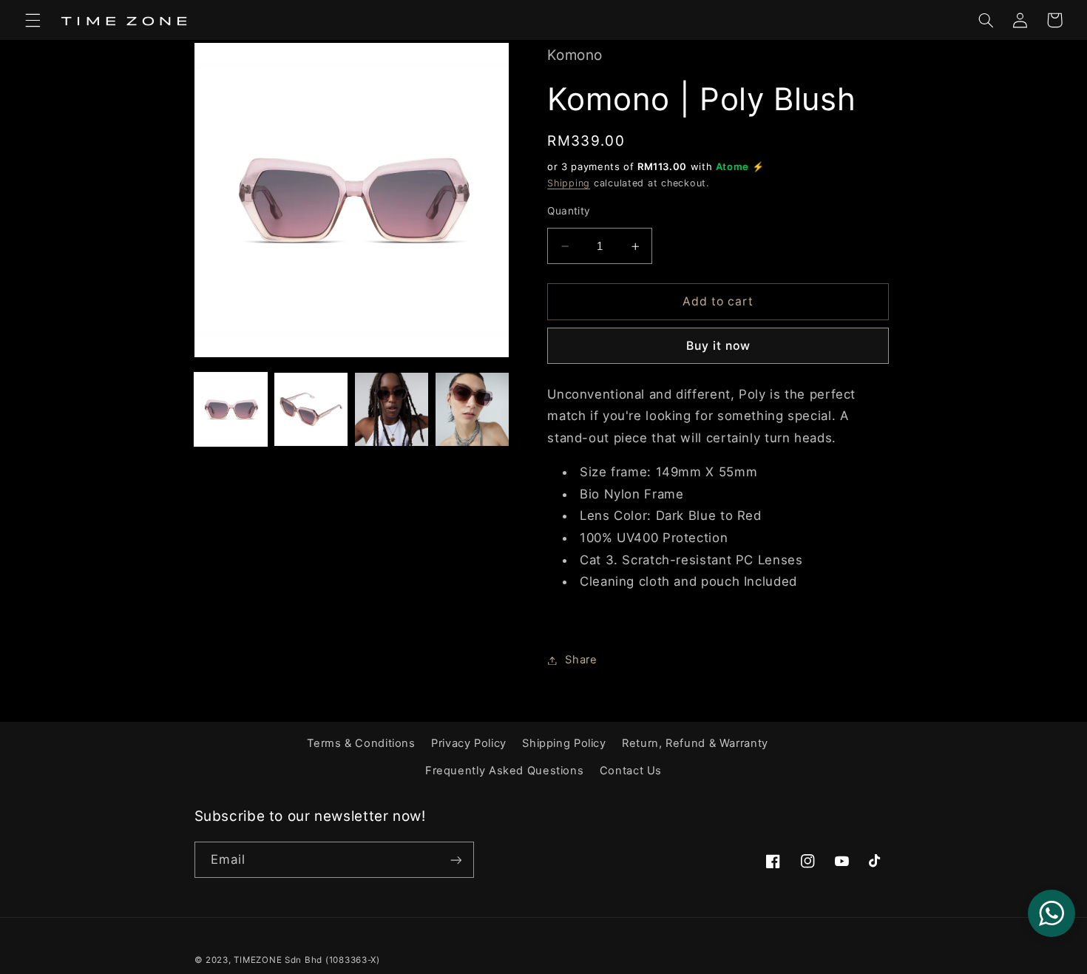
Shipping (568, 183)
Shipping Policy (564, 743)
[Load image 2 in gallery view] (310, 409)
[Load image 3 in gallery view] (391, 409)
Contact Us (631, 770)
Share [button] (581, 659)
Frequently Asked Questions (504, 770)
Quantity (568, 211)
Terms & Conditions (361, 743)
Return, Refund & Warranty (695, 743)
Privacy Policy (469, 743)
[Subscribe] (455, 860)
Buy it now (718, 346)
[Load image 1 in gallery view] (230, 409)
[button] (33, 20)
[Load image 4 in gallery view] (472, 409)
